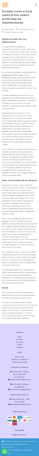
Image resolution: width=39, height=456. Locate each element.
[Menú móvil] (35, 5)
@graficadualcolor (20, 435)
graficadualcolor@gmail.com (20, 404)
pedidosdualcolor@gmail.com (20, 379)
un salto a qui (6, 75)
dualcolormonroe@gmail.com (20, 389)
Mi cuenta (19, 342)
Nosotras (19, 339)
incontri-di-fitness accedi (14, 32)
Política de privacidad (19, 362)
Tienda (19, 345)
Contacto (19, 347)
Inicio (19, 337)
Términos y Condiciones (19, 359)
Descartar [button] (6, 453)
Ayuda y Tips (19, 357)
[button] (4, 451)
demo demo (9, 29)
